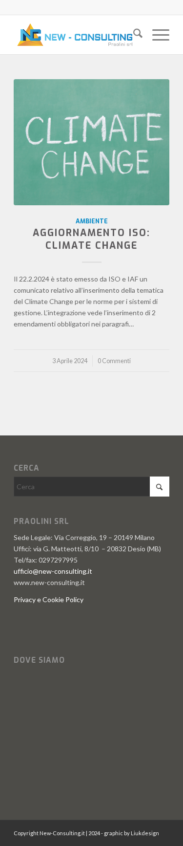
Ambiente (92, 221)
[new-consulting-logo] (76, 34)
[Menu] (155, 34)
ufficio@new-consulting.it (53, 571)
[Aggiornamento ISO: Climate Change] (91, 142)
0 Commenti (114, 361)
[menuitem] (132, 34)
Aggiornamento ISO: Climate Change (91, 238)
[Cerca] (132, 34)
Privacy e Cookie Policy (48, 599)
